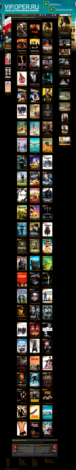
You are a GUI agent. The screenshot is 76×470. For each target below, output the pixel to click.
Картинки (14, 15)
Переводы (24, 15)
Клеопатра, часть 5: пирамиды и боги (65, 47)
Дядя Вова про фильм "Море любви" (64, 86)
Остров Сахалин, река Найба (64, 111)
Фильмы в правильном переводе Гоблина (23, 17)
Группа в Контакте (35, 462)
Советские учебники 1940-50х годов (8, 94)
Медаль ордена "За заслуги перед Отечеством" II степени (64, 123)
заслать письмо (14, 469)
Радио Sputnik (34, 466)
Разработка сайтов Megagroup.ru (50, 462)
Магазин (30, 15)
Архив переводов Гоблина (19, 440)
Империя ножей (8, 65)
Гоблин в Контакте (35, 463)
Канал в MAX (34, 461)
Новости (8, 15)
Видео (19, 15)
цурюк (18, 469)
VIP (36, 15)
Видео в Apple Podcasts (23, 463)
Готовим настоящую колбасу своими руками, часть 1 (64, 56)
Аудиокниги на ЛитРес (48, 461)
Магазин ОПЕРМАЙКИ (8, 79)
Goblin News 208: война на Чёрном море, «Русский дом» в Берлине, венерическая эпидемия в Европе (64, 66)
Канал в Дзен (21, 462)
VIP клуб (8, 466)
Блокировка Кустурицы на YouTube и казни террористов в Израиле (64, 76)
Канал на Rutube (22, 461)
